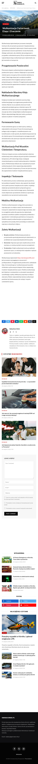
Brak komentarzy (21, 35)
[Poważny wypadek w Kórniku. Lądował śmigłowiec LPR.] (19, 624)
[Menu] (3, 3)
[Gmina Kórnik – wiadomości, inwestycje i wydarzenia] (19, 3)
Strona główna (5, 8)
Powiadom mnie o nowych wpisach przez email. (19, 508)
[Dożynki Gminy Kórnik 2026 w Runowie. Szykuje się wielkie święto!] (7, 569)
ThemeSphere (28, 758)
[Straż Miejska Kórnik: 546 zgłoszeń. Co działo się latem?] (7, 666)
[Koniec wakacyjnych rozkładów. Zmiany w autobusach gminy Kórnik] (7, 675)
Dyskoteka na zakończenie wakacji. (23, 576)
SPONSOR (12, 8)
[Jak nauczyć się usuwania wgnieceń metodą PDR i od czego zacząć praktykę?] (19, 398)
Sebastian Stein (14, 329)
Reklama (19, 754)
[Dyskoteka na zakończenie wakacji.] (7, 578)
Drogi (4, 633)
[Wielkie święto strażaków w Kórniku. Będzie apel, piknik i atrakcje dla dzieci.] (7, 588)
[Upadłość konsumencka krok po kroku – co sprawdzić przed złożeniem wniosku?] (19, 367)
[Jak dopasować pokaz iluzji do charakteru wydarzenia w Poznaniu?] (19, 430)
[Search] (35, 3)
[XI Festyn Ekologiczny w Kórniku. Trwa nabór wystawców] (7, 559)
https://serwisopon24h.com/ (26, 258)
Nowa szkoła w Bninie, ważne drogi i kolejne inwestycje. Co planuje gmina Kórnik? (24, 655)
